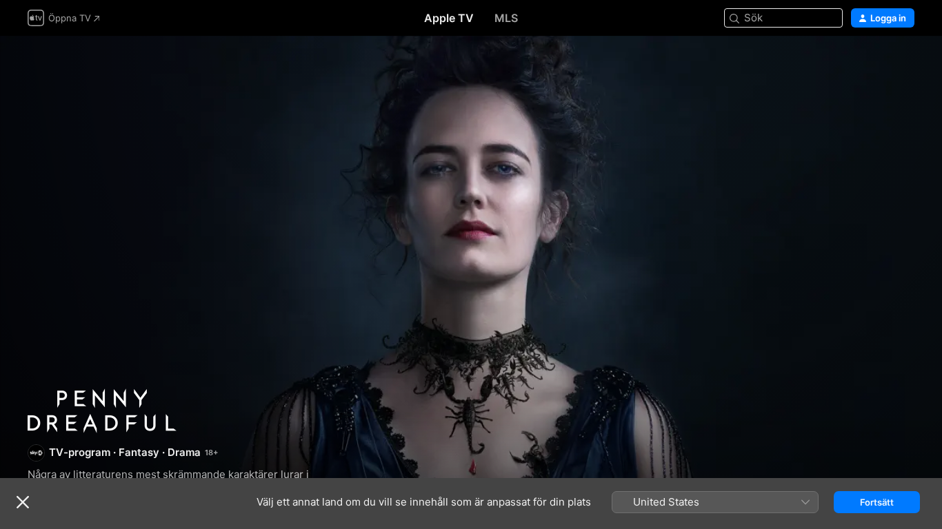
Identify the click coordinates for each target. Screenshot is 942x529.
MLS (506, 18)
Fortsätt (877, 502)
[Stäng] (23, 502)
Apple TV (449, 18)
